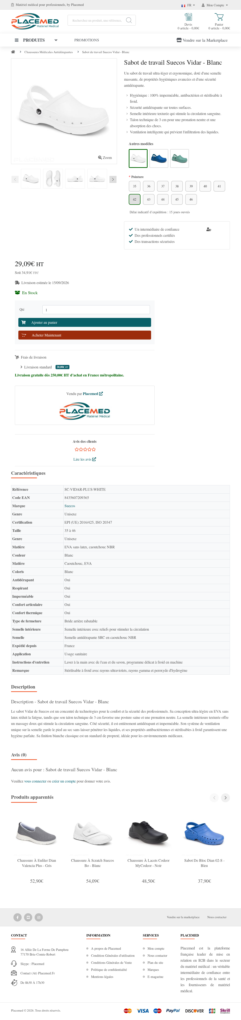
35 (134, 186)
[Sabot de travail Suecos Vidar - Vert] (179, 158)
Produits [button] (34, 40)
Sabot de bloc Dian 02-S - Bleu (204, 863)
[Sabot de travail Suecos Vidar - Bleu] (158, 158)
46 (191, 199)
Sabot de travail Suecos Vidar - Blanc (105, 52)
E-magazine (155, 976)
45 (177, 199)
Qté (23, 309)
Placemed (91, 393)
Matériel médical (27, 4)
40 (205, 186)
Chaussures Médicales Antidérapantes (48, 52)
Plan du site (155, 962)
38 (177, 186)
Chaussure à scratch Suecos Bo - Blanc (92, 863)
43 (148, 199)
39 (191, 186)
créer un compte (64, 781)
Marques (153, 969)
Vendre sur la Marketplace (205, 40)
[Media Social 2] (28, 917)
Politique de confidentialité (109, 969)
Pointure (137, 176)
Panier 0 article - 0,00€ (219, 26)
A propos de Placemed (106, 948)
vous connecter (35, 781)
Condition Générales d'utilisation (113, 955)
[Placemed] (35, 20)
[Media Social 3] (39, 917)
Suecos (69, 505)
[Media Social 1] (17, 917)
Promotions (86, 39)
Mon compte (156, 948)
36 (148, 186)
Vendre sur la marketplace (183, 917)
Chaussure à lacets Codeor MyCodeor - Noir (148, 863)
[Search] (129, 20)
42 (134, 199)
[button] (225, 797)
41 (219, 186)
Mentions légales (102, 976)
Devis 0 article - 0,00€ (188, 26)
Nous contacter (216, 917)
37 (163, 186)
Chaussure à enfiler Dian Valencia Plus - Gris (36, 863)
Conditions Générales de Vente (111, 962)
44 (163, 199)
